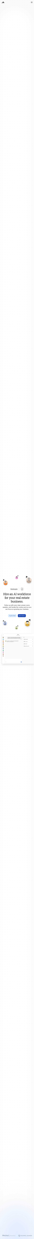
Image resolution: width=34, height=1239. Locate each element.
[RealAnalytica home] (2, 2)
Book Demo (22, 615)
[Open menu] (32, 2)
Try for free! (12, 615)
